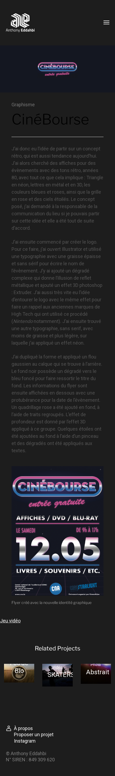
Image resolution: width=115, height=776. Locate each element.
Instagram (25, 741)
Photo (96, 664)
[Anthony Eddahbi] (35, 22)
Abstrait (97, 672)
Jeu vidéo (10, 620)
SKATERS (61, 674)
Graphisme (23, 104)
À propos (23, 728)
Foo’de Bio (19, 666)
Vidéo (57, 667)
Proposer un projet (33, 734)
